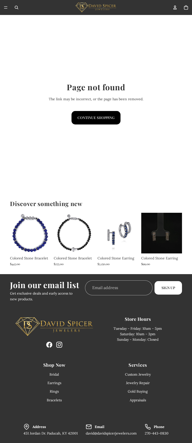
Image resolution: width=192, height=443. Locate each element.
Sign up (168, 287)
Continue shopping (96, 117)
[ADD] (43, 245)
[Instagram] (59, 345)
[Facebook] (49, 345)
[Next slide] (176, 233)
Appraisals (138, 400)
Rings (54, 391)
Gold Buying (138, 391)
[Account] (175, 7)
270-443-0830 (156, 433)
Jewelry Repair (138, 383)
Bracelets (54, 400)
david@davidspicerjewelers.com (111, 433)
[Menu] (6, 7)
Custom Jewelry (138, 374)
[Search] (16, 7)
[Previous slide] (146, 233)
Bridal (54, 374)
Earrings (54, 383)
